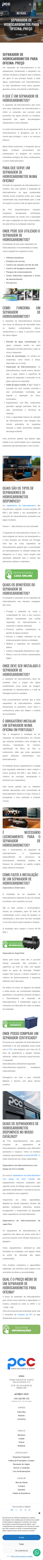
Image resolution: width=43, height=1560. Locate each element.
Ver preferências (21, 1551)
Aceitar (21, 1537)
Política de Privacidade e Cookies (21, 1556)
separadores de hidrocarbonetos (21, 505)
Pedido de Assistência (21, 1493)
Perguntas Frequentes (21, 1457)
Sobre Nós (21, 1412)
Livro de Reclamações (21, 1471)
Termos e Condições (21, 1468)
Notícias (21, 1415)
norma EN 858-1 (32, 1155)
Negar (21, 1544)
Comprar (21, 1486)
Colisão (21, 1439)
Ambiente (21, 1446)
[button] (39, 1513)
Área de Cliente (21, 1482)
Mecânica (21, 1435)
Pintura (21, 1442)
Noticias (21, 13)
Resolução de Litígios (21, 1464)
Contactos (21, 1419)
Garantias (21, 1490)
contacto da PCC (25, 1314)
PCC (10, 1049)
